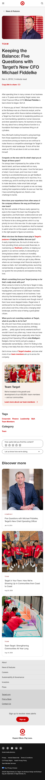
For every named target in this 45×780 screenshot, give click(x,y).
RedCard (18, 248)
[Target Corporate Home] (22, 3)
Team (5, 44)
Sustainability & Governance (13, 677)
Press (4, 687)
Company (9, 514)
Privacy (4, 757)
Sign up (22, 719)
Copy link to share (9, 84)
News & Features (13, 11)
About (4, 662)
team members (17, 354)
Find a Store (6, 699)
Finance (15, 419)
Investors (5, 682)
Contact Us (6, 704)
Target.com (6, 694)
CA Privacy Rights (7, 760)
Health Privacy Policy (20, 760)
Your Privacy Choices (10, 768)
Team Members (8, 421)
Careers (5, 672)
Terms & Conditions (27, 757)
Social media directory (8, 752)
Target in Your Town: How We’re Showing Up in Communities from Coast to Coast (22, 583)
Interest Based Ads (13, 757)
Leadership (24, 419)
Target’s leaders (24, 351)
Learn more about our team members (20, 402)
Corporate (6, 419)
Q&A (33, 419)
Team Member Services (9, 763)
